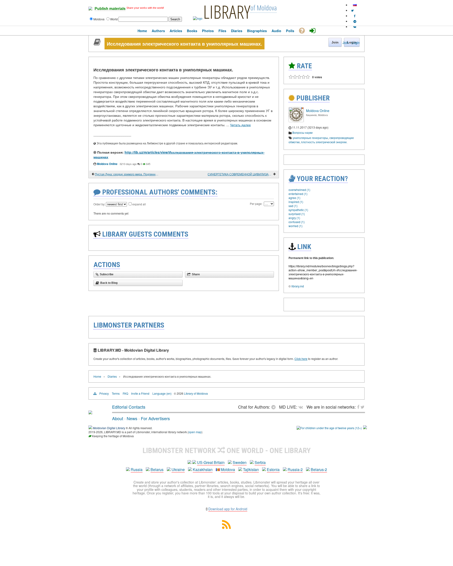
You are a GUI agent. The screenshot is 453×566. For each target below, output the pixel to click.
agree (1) (294, 198)
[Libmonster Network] (329, 428)
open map (195, 432)
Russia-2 (295, 469)
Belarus (157, 469)
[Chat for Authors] (354, 21)
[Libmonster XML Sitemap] (226, 527)
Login (356, 42)
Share (196, 274)
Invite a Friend (140, 393)
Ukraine (178, 469)
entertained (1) (298, 194)
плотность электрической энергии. (324, 142)
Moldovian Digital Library (109, 428)
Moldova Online (107, 164)
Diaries (112, 376)
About (117, 418)
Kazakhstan (203, 469)
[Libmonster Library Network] (365, 428)
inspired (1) (296, 202)
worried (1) (295, 226)
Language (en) (162, 393)
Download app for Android (227, 508)
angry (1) (294, 218)
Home (97, 376)
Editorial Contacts (128, 407)
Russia (137, 469)
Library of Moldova (196, 393)
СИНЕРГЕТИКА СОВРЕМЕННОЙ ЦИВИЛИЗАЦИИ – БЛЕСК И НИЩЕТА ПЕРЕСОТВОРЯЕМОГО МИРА (240, 174)
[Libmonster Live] (354, 27)
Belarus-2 (319, 469)
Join (346, 42)
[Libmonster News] (352, 10)
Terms (116, 393)
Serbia (260, 462)
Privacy (104, 393)
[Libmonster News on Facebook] (355, 16)
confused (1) (297, 222)
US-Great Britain (211, 462)
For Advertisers (155, 418)
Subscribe (106, 274)
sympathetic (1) (298, 210)
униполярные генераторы (310, 138)
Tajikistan (251, 469)
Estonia (273, 469)
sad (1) (293, 206)
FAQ (125, 393)
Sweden (240, 462)
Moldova (228, 469)
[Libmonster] (90, 412)
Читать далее (240, 124)
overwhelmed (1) (299, 190)
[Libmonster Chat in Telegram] (274, 407)
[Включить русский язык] (355, 5)
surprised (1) (297, 214)
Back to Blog (108, 283)
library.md (297, 286)
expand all (139, 204)
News (132, 418)
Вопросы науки (302, 132)
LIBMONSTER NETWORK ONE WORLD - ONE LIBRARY (227, 450)
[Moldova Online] (296, 121)
